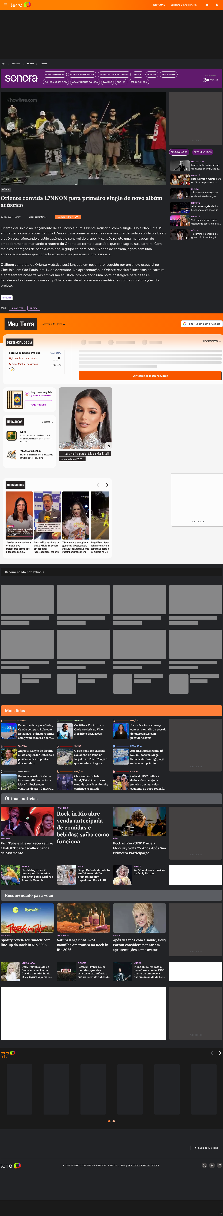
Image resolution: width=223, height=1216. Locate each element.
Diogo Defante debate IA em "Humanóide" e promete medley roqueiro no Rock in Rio (94, 875)
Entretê (195, 175)
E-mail (207, 4)
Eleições (21, 720)
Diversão (16, 63)
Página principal (21, 5)
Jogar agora (38, 405)
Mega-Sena (136, 746)
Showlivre (17, 308)
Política (22, 746)
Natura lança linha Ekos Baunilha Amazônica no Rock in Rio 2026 (82, 945)
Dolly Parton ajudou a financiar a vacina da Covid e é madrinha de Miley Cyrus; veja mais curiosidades (36, 972)
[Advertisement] (195, 875)
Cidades (134, 771)
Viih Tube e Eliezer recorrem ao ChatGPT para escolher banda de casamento (27, 848)
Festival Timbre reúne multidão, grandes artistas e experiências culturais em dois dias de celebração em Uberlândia (94, 972)
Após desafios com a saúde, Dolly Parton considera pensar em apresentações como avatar (139, 945)
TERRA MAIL (159, 4)
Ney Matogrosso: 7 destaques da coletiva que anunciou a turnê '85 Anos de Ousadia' (37, 875)
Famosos (5, 838)
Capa (3, 63)
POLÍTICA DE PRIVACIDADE (143, 1165)
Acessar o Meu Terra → (54, 323)
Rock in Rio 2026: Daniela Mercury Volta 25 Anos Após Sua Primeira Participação (139, 848)
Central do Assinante (184, 4)
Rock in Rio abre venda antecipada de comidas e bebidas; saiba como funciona (83, 827)
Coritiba (78, 720)
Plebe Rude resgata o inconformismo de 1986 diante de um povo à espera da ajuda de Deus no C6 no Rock (150, 972)
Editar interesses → (212, 340)
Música (30, 63)
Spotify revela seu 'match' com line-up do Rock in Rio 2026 (25, 942)
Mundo (77, 746)
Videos (44, 63)
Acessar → (47, 421)
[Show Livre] (6, 297)
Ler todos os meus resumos (150, 376)
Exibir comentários (38, 216)
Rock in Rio (63, 808)
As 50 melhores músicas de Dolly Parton (149, 872)
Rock (80, 866)
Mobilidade (23, 771)
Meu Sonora (197, 161)
